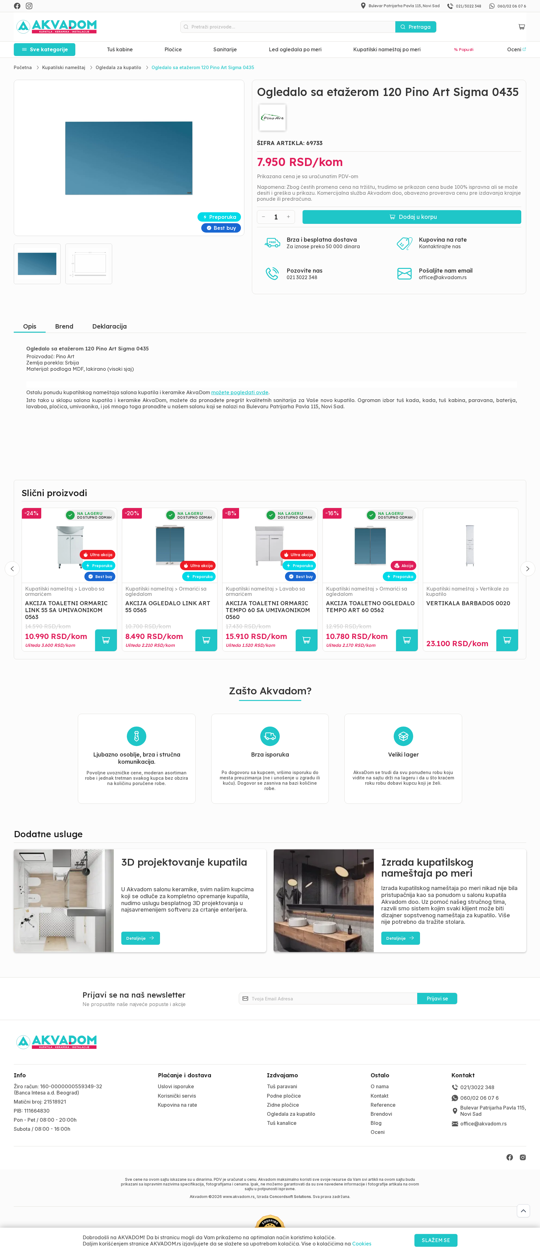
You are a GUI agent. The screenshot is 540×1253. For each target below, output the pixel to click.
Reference (383, 1105)
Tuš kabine (120, 49)
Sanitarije (225, 49)
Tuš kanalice (282, 1123)
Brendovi (381, 1114)
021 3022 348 (302, 277)
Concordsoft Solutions (290, 1196)
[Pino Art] (389, 117)
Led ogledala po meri (295, 49)
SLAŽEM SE (436, 1240)
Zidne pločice (283, 1105)
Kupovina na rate (177, 1105)
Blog (376, 1123)
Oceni (378, 1132)
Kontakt (379, 1096)
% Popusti (464, 49)
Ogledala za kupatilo (291, 1114)
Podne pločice (284, 1096)
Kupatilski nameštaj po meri (387, 49)
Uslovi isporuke (176, 1086)
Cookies (361, 1243)
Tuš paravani (282, 1086)
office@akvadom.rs (443, 277)
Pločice (173, 49)
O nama (380, 1086)
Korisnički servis (177, 1096)
